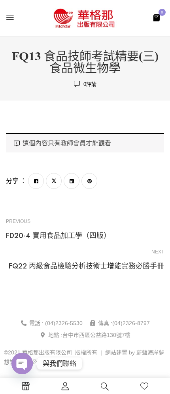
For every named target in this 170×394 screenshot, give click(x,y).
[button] (156, 17)
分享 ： (16, 180)
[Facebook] (36, 181)
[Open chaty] (22, 363)
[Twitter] (54, 181)
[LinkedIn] (71, 181)
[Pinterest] (89, 181)
